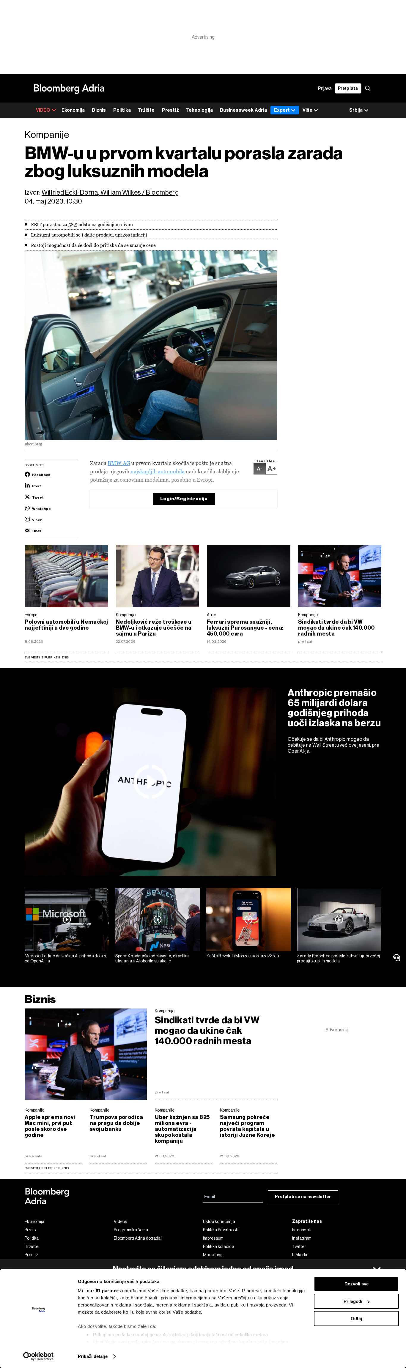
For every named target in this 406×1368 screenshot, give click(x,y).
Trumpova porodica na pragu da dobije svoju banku (116, 1123)
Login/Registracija (183, 499)
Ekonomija (73, 110)
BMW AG (119, 463)
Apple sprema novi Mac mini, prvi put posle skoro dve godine (50, 1126)
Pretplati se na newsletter (303, 1196)
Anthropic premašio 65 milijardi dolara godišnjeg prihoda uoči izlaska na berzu (334, 708)
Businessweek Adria (243, 110)
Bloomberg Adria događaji (138, 1238)
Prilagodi (353, 1301)
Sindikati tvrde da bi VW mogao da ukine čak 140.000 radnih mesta (336, 628)
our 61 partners (104, 1290)
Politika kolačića (218, 1246)
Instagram (302, 1238)
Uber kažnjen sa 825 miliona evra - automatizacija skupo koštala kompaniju (182, 1129)
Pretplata (348, 88)
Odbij (356, 1318)
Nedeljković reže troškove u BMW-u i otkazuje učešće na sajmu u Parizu (154, 628)
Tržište (146, 110)
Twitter (299, 1246)
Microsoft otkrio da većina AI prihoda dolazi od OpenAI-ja (65, 958)
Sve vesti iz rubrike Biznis (47, 657)
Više (307, 110)
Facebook (301, 1229)
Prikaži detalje (93, 1356)
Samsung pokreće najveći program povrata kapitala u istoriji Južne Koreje (247, 1126)
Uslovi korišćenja (219, 1221)
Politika (122, 110)
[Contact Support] (397, 957)
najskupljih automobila (157, 471)
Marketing (213, 1254)
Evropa (31, 614)
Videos (120, 1221)
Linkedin (300, 1254)
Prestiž (170, 110)
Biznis (99, 110)
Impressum (213, 1238)
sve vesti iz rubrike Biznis (47, 1168)
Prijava (325, 88)
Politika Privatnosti (220, 1229)
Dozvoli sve (356, 1283)
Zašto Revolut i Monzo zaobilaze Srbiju (242, 955)
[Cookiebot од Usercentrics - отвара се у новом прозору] (38, 1356)
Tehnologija (199, 110)
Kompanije (126, 614)
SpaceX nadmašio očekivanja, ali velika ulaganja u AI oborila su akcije (152, 958)
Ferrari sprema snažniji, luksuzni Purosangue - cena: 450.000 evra (245, 628)
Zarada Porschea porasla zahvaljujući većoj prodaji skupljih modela (338, 958)
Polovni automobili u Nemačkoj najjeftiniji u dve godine (66, 625)
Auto (211, 614)
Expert (282, 110)
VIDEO (43, 110)
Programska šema (131, 1229)
